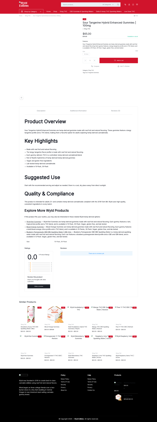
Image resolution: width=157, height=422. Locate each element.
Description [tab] (41, 111)
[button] (86, 54)
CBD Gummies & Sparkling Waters (81, 11)
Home (48, 11)
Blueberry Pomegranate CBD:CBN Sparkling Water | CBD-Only (49, 232)
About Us (64, 390)
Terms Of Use (65, 382)
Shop (55, 11)
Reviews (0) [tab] (115, 111)
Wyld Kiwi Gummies (34, 222)
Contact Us (91, 390)
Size (84, 51)
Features (85, 41)
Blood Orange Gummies (35, 227)
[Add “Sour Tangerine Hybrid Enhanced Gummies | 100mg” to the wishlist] (123, 66)
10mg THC (63, 11)
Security (63, 385)
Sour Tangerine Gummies (92, 72)
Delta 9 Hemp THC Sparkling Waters (108, 11)
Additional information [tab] (78, 111)
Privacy (63, 387)
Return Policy (65, 379)
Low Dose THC (129, 11)
